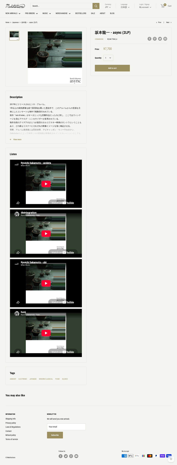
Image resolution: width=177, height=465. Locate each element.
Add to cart (112, 68)
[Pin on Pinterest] (155, 39)
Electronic (23, 379)
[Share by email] (165, 39)
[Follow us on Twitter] (66, 456)
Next (167, 22)
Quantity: (98, 58)
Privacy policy (11, 423)
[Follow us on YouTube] (76, 456)
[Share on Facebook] (149, 39)
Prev (159, 22)
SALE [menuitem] (93, 13)
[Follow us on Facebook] (61, 456)
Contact (8, 431)
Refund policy (11, 435)
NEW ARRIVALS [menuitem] (11, 13)
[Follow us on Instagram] (71, 456)
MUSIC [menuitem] (45, 13)
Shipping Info (11, 419)
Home (7, 22)
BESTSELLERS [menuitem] (80, 13)
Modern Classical (46, 379)
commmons (99, 39)
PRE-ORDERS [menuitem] (30, 13)
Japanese (15, 22)
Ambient (13, 379)
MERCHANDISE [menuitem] (61, 13)
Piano (57, 379)
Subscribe (55, 435)
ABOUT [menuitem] (102, 13)
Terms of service (12, 439)
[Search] (96, 6)
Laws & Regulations (13, 427)
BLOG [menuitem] (112, 13)
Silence (65, 379)
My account (144, 7)
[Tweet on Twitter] (160, 39)
